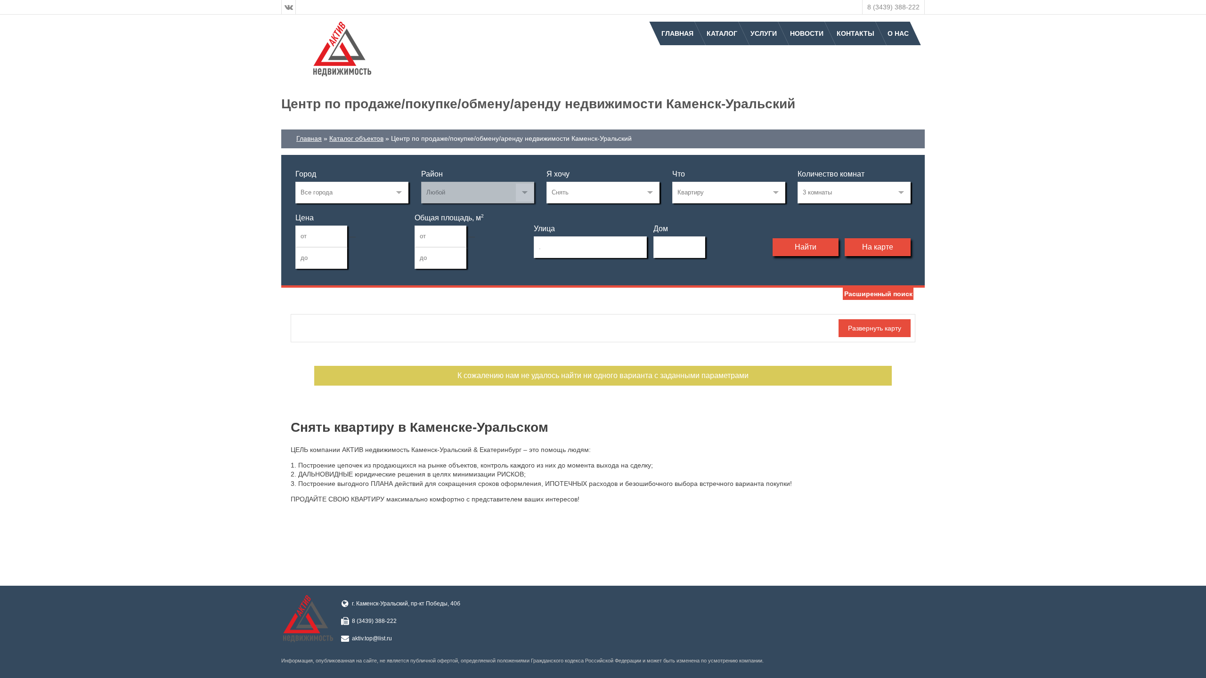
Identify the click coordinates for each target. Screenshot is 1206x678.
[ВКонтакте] (289, 7)
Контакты (855, 33)
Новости (806, 33)
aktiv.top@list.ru (372, 638)
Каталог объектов (356, 138)
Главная (677, 33)
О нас (898, 33)
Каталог (722, 33)
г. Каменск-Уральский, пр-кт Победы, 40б (406, 603)
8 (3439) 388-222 (893, 7)
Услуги (763, 33)
